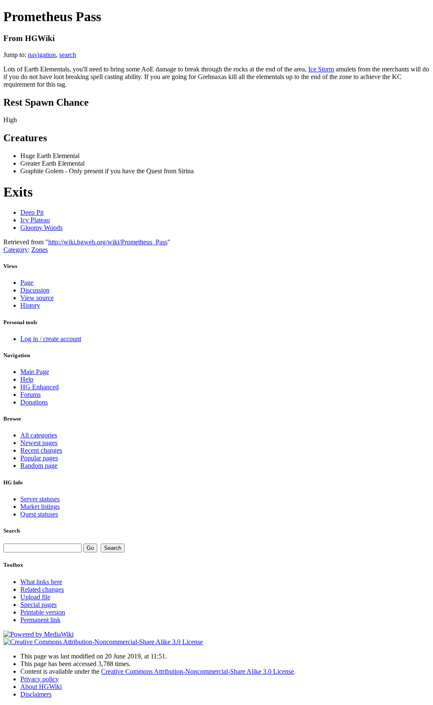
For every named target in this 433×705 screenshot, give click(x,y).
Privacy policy (39, 679)
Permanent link (40, 619)
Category (15, 249)
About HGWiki (41, 686)
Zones (39, 249)
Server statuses (40, 499)
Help (26, 379)
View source (37, 297)
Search (11, 530)
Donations (34, 402)
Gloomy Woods (41, 227)
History (30, 305)
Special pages (38, 604)
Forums (30, 394)
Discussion (34, 290)
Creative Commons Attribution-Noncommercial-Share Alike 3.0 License (197, 671)
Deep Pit (32, 212)
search (67, 54)
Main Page (34, 371)
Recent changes (41, 450)
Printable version (42, 612)
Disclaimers (36, 694)
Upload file (35, 597)
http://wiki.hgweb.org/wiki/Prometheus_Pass (107, 242)
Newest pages (39, 442)
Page (26, 282)
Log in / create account (50, 338)
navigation (42, 54)
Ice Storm (321, 69)
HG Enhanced (39, 387)
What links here (41, 581)
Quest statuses (39, 514)
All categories (38, 435)
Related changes (42, 589)
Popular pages (39, 458)
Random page (39, 465)
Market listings (40, 506)
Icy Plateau (35, 220)
